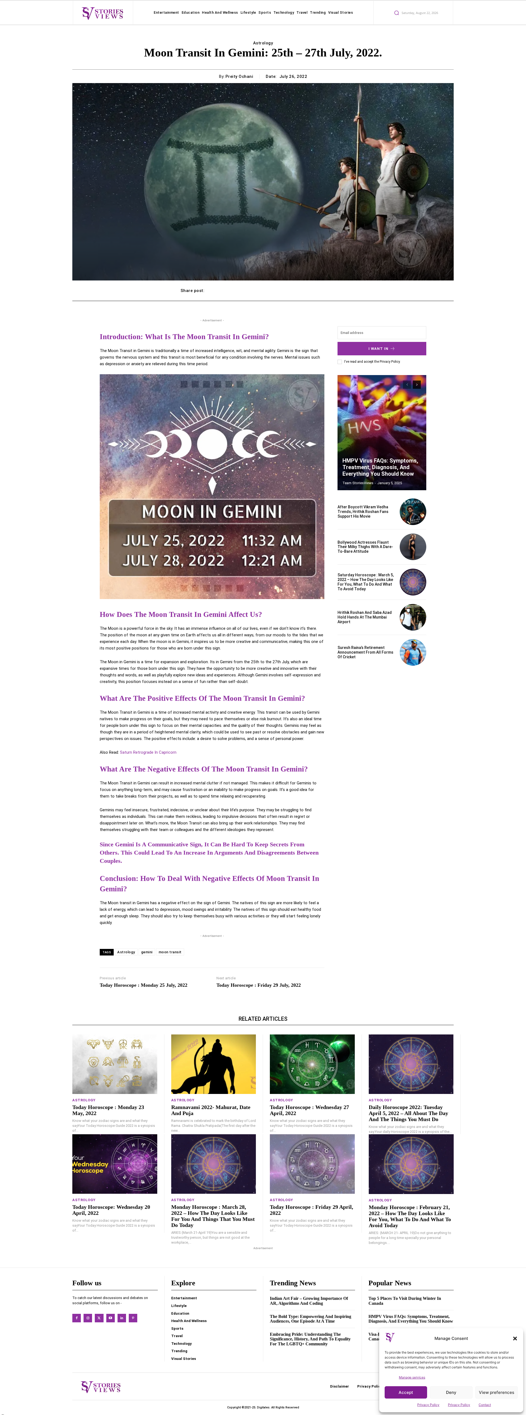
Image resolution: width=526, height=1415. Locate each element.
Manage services (412, 1377)
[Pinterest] (133, 1318)
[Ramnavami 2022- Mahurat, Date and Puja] (213, 1064)
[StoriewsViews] (102, 13)
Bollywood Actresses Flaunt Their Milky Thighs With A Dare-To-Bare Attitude (365, 547)
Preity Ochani (239, 76)
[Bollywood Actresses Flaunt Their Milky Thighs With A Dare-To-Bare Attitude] (413, 547)
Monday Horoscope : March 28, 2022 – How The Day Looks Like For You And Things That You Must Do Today (213, 1216)
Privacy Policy (428, 1405)
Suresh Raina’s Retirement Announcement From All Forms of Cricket (365, 652)
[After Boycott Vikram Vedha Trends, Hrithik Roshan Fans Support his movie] (413, 511)
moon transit (170, 952)
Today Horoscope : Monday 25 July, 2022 (143, 985)
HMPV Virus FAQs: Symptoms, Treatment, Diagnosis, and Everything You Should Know (380, 467)
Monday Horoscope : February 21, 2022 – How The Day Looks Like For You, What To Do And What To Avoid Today (410, 1216)
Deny (451, 1392)
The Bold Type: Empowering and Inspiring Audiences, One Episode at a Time (310, 1319)
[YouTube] (110, 1318)
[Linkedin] (122, 1318)
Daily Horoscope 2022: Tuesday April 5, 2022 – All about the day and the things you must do (408, 1113)
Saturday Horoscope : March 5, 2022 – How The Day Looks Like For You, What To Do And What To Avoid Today (366, 582)
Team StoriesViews (357, 483)
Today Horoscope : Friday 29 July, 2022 (258, 985)
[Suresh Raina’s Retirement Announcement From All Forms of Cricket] (413, 652)
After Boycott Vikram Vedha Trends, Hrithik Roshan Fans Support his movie (363, 511)
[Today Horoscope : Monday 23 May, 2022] (114, 1064)
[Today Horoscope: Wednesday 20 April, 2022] (114, 1164)
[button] (515, 1338)
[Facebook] (76, 1318)
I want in (378, 349)
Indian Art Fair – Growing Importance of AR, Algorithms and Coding (309, 1301)
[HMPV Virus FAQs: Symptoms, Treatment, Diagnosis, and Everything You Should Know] (382, 432)
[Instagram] (88, 1318)
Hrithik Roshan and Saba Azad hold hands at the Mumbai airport (365, 617)
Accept (406, 1392)
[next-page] (417, 385)
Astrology (263, 43)
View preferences (496, 1392)
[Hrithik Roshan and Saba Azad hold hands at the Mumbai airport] (413, 617)
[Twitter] (99, 1318)
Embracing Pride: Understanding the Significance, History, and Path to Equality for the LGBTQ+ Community (310, 1339)
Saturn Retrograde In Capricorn (147, 752)
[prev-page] (407, 385)
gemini (147, 952)
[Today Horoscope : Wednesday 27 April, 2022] (312, 1064)
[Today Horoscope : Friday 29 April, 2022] (312, 1164)
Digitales (263, 1407)
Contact (485, 1405)
